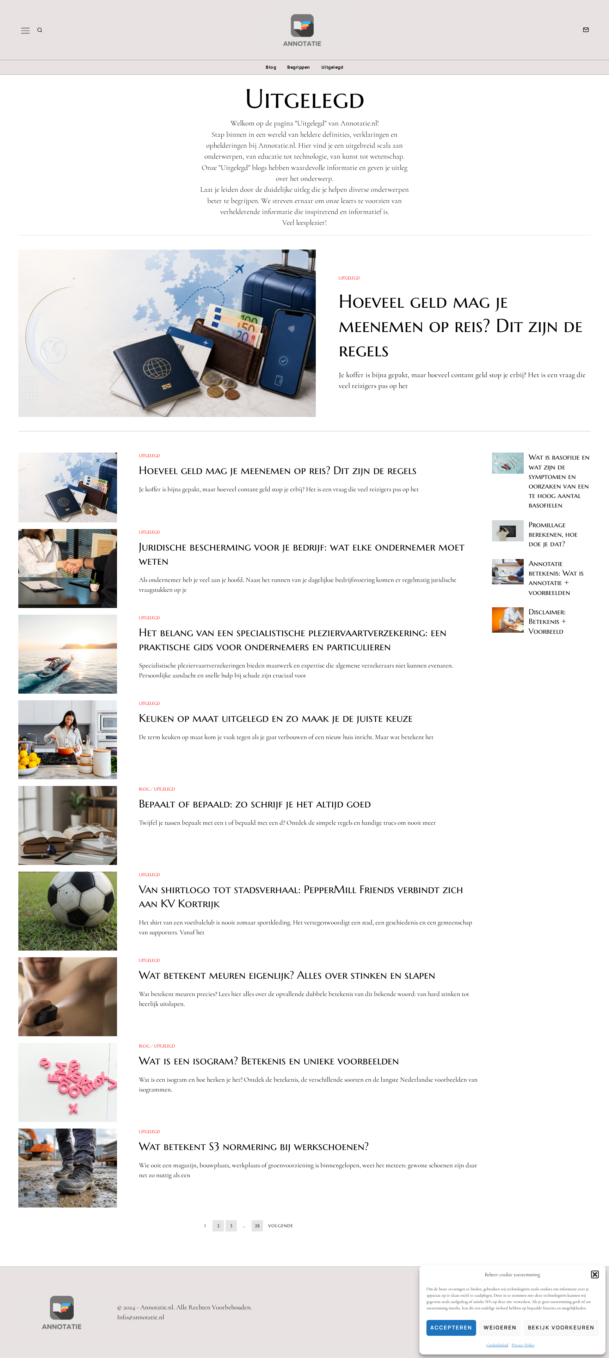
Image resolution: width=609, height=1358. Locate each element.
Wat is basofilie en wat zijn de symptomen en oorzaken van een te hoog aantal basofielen (559, 481)
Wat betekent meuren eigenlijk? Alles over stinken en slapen (287, 975)
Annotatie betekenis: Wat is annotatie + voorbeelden (556, 578)
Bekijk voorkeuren (561, 1327)
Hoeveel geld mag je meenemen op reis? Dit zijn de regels (461, 325)
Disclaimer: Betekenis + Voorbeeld (547, 621)
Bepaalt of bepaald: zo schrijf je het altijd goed (255, 804)
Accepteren (451, 1327)
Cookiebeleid (497, 1344)
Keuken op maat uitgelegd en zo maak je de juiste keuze (276, 718)
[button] (594, 1274)
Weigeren (500, 1327)
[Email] (586, 30)
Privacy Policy (523, 1344)
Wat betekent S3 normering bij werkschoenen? (254, 1146)
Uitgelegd (332, 67)
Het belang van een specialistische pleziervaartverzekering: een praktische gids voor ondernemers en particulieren (293, 639)
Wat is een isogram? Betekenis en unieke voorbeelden (269, 1061)
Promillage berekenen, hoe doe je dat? (553, 534)
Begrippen (298, 67)
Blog (271, 67)
